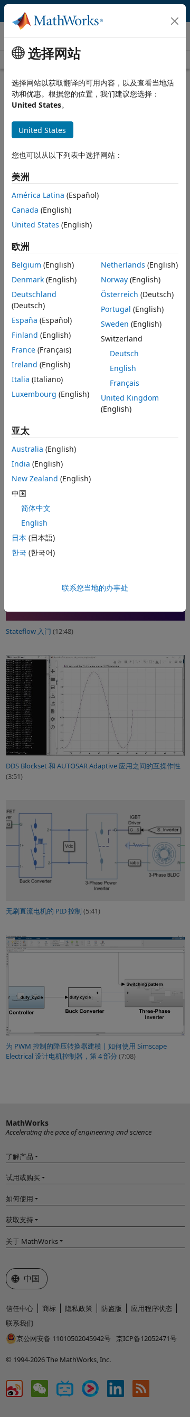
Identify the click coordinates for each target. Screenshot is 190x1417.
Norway (114, 279)
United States (35, 225)
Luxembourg (34, 394)
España (24, 320)
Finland (25, 335)
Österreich (119, 294)
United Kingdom (130, 398)
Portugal (116, 309)
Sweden (115, 324)
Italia (21, 379)
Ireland (24, 364)
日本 (19, 537)
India (21, 464)
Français (124, 383)
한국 (19, 552)
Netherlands (123, 265)
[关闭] (174, 21)
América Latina (38, 195)
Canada (25, 210)
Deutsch (124, 353)
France (23, 350)
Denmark (28, 279)
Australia (27, 449)
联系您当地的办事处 (95, 588)
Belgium (26, 265)
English (123, 368)
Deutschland (34, 294)
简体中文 (36, 508)
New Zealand (35, 478)
